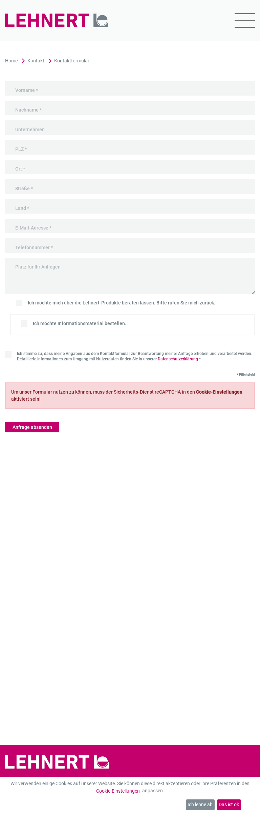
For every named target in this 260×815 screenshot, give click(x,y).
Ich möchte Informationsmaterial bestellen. (79, 323)
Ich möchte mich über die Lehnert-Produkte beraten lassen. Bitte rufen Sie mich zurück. (121, 302)
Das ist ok (229, 804)
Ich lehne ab (200, 804)
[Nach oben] (249, 804)
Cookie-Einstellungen (118, 791)
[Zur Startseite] (57, 20)
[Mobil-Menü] (240, 20)
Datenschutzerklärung (178, 359)
